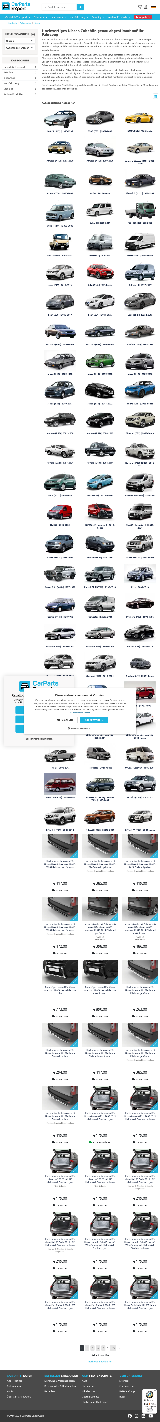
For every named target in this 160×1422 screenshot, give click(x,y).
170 (113, 1348)
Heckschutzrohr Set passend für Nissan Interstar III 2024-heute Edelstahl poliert (60, 1116)
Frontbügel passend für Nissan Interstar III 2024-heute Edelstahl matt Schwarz (100, 990)
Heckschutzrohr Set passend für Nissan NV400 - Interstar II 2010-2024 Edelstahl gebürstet (100, 864)
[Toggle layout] (155, 96)
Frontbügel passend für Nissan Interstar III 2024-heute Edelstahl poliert (60, 990)
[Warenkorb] (140, 6)
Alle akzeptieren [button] (94, 720)
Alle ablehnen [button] (65, 720)
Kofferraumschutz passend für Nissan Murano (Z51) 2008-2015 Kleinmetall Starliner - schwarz (140, 1116)
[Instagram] (137, 1416)
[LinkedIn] (144, 1416)
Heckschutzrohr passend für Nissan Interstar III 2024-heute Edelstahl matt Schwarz (100, 1053)
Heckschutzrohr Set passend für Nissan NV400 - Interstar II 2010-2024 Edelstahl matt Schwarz (60, 927)
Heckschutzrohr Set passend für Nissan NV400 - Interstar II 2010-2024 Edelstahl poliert (140, 864)
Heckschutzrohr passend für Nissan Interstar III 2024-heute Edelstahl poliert (60, 1053)
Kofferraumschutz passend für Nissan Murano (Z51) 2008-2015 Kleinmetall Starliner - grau (100, 1116)
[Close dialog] (70, 679)
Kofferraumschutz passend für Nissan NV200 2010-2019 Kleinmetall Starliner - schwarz (100, 1179)
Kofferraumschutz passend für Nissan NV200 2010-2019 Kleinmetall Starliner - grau (60, 1179)
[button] (80, 728)
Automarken (25, 23)
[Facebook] (130, 1416)
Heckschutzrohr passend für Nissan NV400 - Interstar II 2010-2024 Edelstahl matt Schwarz (60, 864)
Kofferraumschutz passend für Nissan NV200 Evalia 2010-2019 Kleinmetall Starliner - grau (140, 1179)
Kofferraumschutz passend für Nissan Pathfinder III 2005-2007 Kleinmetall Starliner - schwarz (100, 1305)
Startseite (12, 23)
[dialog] (80, 711)
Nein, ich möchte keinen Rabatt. (38, 739)
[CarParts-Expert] (16, 6)
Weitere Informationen (80, 712)
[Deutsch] (154, 7)
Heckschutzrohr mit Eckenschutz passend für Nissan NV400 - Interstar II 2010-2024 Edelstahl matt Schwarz (140, 928)
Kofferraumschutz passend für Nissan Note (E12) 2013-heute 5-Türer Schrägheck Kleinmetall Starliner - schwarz (140, 1243)
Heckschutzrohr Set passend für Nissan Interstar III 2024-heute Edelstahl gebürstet (140, 1053)
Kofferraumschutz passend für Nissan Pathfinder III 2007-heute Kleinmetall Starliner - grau (140, 1305)
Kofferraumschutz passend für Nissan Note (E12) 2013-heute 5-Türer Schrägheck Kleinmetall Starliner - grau (100, 1243)
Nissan (37, 23)
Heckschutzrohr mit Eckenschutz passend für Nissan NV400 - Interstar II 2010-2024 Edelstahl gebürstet (100, 928)
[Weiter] (119, 1348)
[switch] (150, 1410)
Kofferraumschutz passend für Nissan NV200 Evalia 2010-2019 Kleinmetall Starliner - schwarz (60, 1242)
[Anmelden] (146, 6)
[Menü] (155, 1391)
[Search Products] (80, 7)
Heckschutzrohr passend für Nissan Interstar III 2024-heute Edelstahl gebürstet (140, 990)
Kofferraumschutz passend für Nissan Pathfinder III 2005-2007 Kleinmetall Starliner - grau (60, 1305)
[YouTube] (150, 1416)
